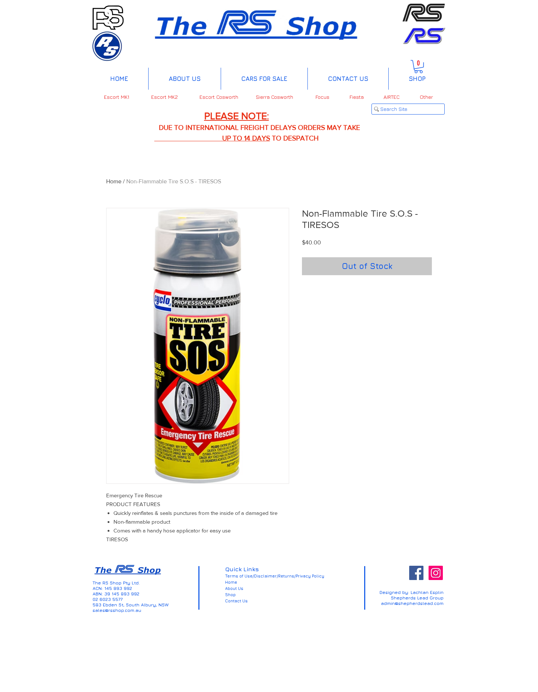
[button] (418, 66)
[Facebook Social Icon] (416, 573)
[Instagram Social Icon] (436, 573)
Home (114, 181)
